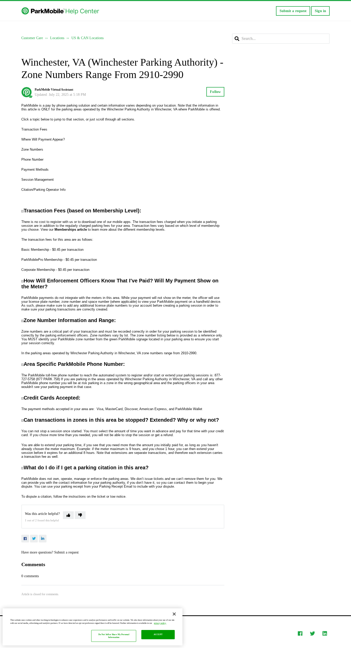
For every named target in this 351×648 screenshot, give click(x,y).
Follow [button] (215, 92)
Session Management (37, 180)
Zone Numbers (32, 149)
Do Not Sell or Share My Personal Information (113, 636)
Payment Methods (35, 169)
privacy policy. (160, 623)
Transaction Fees (34, 129)
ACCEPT (158, 635)
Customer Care (32, 38)
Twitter (34, 538)
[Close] (174, 614)
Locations (57, 38)
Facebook (25, 538)
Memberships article (70, 229)
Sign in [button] (320, 11)
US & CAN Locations (87, 38)
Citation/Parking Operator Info (43, 190)
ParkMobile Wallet (188, 409)
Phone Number (32, 159)
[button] (68, 515)
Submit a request (293, 11)
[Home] (60, 11)
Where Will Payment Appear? (43, 139)
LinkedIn (43, 538)
